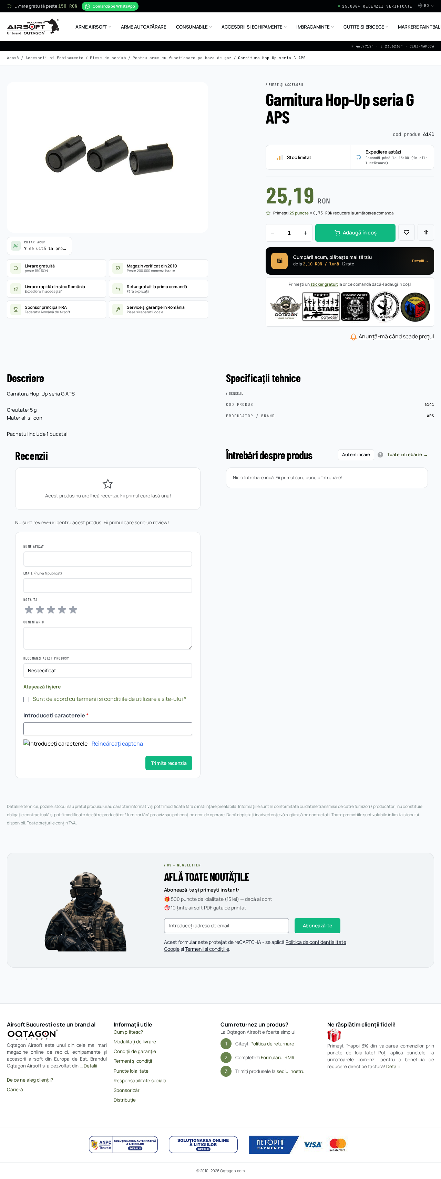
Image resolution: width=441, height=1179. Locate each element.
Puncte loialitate (131, 1071)
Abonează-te (317, 925)
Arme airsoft (91, 27)
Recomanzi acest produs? (46, 658)
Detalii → (420, 260)
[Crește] (305, 233)
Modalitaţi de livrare (135, 1042)
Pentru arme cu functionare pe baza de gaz (182, 57)
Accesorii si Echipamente (252, 27)
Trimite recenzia (169, 763)
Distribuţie (125, 1100)
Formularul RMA (278, 1057)
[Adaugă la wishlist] (406, 232)
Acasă (13, 57)
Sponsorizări (127, 1090)
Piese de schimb (108, 57)
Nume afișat (33, 547)
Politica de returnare (272, 1044)
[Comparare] (426, 232)
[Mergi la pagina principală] (33, 27)
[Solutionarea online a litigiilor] (203, 1144)
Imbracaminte (313, 27)
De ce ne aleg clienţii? (30, 1080)
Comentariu (33, 622)
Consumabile (192, 27)
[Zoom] (196, 93)
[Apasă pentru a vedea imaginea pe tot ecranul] (107, 157)
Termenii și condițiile (207, 949)
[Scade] (272, 233)
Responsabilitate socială (140, 1080)
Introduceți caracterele (56, 715)
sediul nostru (291, 1071)
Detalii (90, 1066)
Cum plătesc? (128, 1032)
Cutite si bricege (363, 27)
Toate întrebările (404, 454)
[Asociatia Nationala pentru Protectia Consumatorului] (123, 1144)
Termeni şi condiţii (133, 1061)
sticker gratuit (324, 284)
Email (28, 573)
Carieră (15, 1089)
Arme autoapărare (143, 27)
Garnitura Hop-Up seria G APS (272, 57)
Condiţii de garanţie (135, 1051)
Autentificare (356, 454)
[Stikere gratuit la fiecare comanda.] (350, 306)
